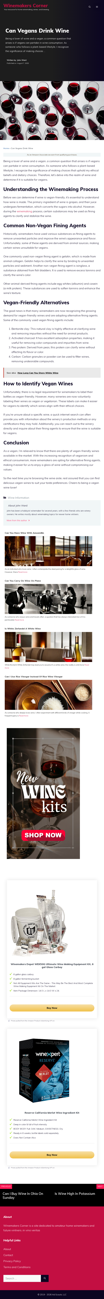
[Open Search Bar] (89, 7)
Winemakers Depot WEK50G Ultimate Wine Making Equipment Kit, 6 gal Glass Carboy (52, 966)
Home (6, 148)
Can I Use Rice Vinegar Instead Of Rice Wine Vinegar (34, 676)
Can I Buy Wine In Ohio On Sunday (23, 1196)
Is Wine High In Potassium (75, 1194)
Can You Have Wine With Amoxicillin (24, 533)
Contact (8, 1255)
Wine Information (18, 497)
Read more (22, 572)
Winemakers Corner (25, 5)
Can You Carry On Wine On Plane (23, 580)
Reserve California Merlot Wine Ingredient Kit (52, 1112)
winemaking (24, 211)
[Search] (45, 1278)
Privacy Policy (12, 1261)
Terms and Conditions (16, 1267)
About (7, 1249)
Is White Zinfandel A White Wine (23, 628)
